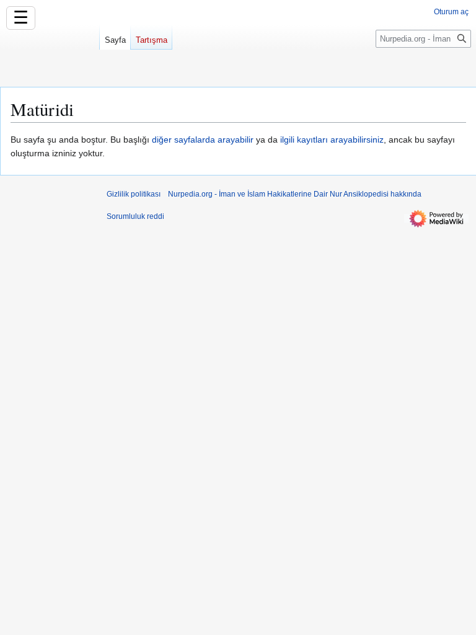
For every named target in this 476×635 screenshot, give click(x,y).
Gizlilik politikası (134, 194)
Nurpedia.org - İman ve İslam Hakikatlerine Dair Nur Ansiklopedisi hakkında (294, 194)
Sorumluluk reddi (135, 216)
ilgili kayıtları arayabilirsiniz (332, 139)
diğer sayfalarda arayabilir (202, 139)
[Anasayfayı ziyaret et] (49, 49)
